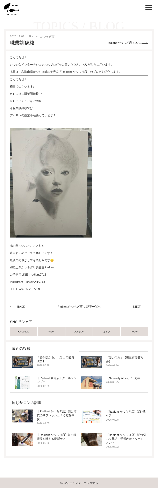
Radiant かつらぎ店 (42, 36)
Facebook (23, 331)
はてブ (107, 331)
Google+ (79, 331)
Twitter (51, 331)
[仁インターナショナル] (11, 9)
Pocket (135, 331)
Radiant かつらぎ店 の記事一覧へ (79, 306)
